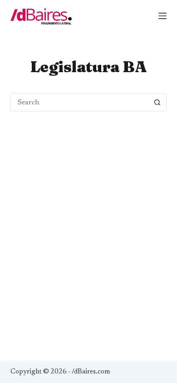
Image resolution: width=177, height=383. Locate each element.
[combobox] (79, 102)
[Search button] (157, 102)
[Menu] (162, 16)
